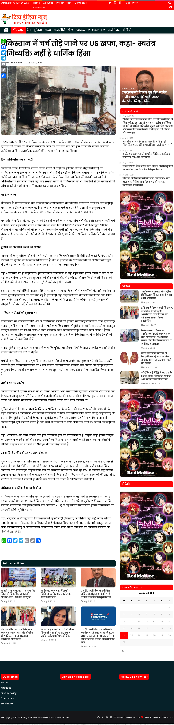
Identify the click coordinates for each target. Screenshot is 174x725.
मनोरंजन (114, 30)
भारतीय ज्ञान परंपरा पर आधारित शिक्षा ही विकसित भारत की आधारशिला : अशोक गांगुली (18, 594)
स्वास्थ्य (80, 30)
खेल (70, 30)
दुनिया (38, 30)
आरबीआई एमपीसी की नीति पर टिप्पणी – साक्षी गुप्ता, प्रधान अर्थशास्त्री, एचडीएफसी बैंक (57, 633)
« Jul (122, 651)
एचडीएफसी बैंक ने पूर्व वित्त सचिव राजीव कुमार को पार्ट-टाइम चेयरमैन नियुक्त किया (96, 594)
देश (29, 30)
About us (48, 2)
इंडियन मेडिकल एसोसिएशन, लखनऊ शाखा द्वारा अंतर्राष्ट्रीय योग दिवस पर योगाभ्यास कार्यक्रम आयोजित (17, 634)
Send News (39, 7)
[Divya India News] (24, 19)
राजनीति (59, 30)
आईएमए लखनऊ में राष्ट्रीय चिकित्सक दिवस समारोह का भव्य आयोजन (56, 594)
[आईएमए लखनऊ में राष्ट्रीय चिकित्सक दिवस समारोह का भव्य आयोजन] (58, 577)
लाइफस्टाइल (96, 30)
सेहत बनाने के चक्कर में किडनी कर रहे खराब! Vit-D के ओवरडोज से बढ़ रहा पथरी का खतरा (156, 358)
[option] (146, 86)
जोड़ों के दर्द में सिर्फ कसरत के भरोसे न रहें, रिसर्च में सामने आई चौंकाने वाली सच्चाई (156, 376)
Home (36, 2)
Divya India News (12, 62)
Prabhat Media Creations (158, 717)
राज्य (48, 30)
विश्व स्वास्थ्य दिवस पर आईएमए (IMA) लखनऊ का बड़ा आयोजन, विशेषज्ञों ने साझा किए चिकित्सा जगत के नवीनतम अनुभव (156, 337)
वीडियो (127, 30)
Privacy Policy (63, 2)
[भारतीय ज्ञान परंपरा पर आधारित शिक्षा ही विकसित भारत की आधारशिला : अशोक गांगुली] (18, 577)
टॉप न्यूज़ (18, 30)
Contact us (81, 2)
